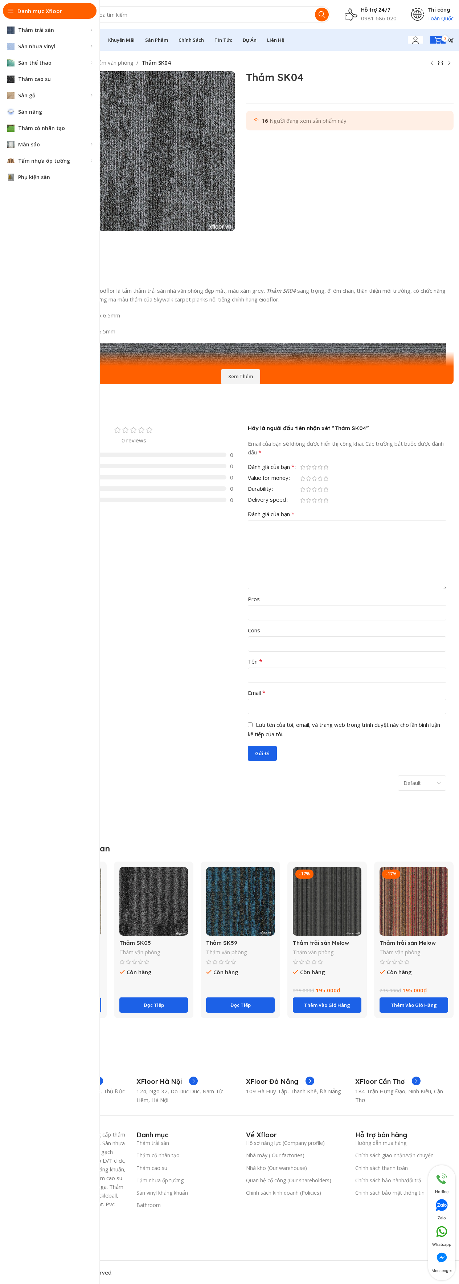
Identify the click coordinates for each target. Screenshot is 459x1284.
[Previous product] (431, 63)
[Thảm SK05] (153, 901)
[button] (327, 1005)
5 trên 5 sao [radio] (326, 467)
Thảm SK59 (221, 942)
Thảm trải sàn (152, 1142)
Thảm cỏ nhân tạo (158, 1155)
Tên (255, 661)
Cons (254, 630)
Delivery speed (267, 500)
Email (257, 693)
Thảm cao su (151, 1167)
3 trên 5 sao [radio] (314, 467)
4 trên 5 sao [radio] (320, 467)
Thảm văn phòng (113, 62)
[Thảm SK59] (240, 901)
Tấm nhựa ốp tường (160, 1180)
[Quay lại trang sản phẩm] (440, 63)
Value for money (268, 478)
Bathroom (148, 1205)
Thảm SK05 (135, 942)
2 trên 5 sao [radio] (309, 467)
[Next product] (449, 63)
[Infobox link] (167, 1082)
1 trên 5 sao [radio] (303, 467)
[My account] (415, 40)
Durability (259, 489)
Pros (254, 599)
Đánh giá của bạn (271, 467)
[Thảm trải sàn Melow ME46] (414, 901)
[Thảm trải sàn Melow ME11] (327, 901)
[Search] (322, 14)
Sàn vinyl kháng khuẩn (162, 1192)
